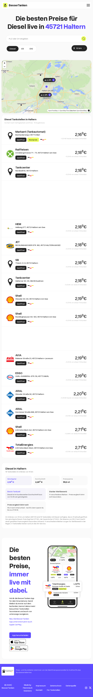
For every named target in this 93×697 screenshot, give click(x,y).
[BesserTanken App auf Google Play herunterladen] (18, 648)
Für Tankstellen (53, 690)
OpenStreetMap (81, 110)
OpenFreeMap (53, 110)
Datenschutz (55, 685)
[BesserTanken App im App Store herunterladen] (17, 642)
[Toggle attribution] (88, 110)
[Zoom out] (4, 66)
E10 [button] (31, 48)
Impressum (41, 685)
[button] (46, 87)
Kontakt (39, 690)
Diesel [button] (13, 48)
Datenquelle (71, 685)
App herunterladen (20, 635)
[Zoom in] (4, 63)
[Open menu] (88, 5)
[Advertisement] (46, 192)
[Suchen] (83, 38)
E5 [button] (22, 48)
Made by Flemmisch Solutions (27, 688)
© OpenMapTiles (63, 110)
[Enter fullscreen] (4, 71)
